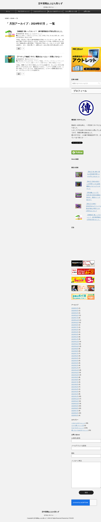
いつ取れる (28, 35)
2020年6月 (74, 413)
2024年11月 (75, 315)
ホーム (8, 11)
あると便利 (21, 35)
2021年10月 (75, 375)
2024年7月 (74, 317)
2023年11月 (75, 322)
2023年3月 (74, 334)
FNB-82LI (20, 61)
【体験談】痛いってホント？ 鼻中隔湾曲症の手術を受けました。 (40, 31)
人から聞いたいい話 (71, 11)
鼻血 (30, 37)
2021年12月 (75, 370)
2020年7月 (74, 410)
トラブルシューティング (57, 61)
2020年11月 (75, 401)
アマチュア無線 (38, 61)
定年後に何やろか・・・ (50, 515)
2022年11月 (75, 344)
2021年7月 (74, 382)
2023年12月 (75, 320)
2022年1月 (74, 368)
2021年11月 (75, 372)
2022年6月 (74, 356)
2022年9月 (74, 348)
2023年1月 (74, 339)
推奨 (50, 62)
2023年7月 (74, 327)
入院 (39, 35)
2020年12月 (75, 398)
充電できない (44, 62)
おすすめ (35, 35)
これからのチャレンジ (39, 11)
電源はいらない (56, 62)
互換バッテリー (35, 62)
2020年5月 (74, 415)
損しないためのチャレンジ (55, 11)
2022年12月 (75, 341)
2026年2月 (74, 308)
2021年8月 (74, 379)
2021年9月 (74, 377)
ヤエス (28, 62)
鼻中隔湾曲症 (20, 37)
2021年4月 (74, 389)
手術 (47, 35)
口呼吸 (44, 35)
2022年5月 (74, 358)
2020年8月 (74, 408)
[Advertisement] (86, 31)
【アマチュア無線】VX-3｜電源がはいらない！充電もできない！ (39, 56)
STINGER (71, 518)
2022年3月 (74, 363)
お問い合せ (87, 11)
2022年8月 (74, 351)
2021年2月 (74, 394)
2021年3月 (74, 391)
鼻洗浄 (27, 37)
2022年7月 (74, 353)
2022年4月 (74, 360)
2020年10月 (75, 403)
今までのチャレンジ (23, 11)
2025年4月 (74, 313)
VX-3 (25, 61)
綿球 (62, 35)
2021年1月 (74, 396)
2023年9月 (74, 325)
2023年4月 (74, 332)
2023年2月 (74, 337)
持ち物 (52, 35)
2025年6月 (74, 310)
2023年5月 (74, 329)
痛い (59, 35)
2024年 (12, 18)
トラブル (46, 61)
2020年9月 (74, 406)
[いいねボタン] (18, 48)
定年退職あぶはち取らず (50, 3)
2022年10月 (75, 346)
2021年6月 (74, 384)
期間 (55, 35)
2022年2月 (74, 365)
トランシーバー (20, 62)
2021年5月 (74, 387)
